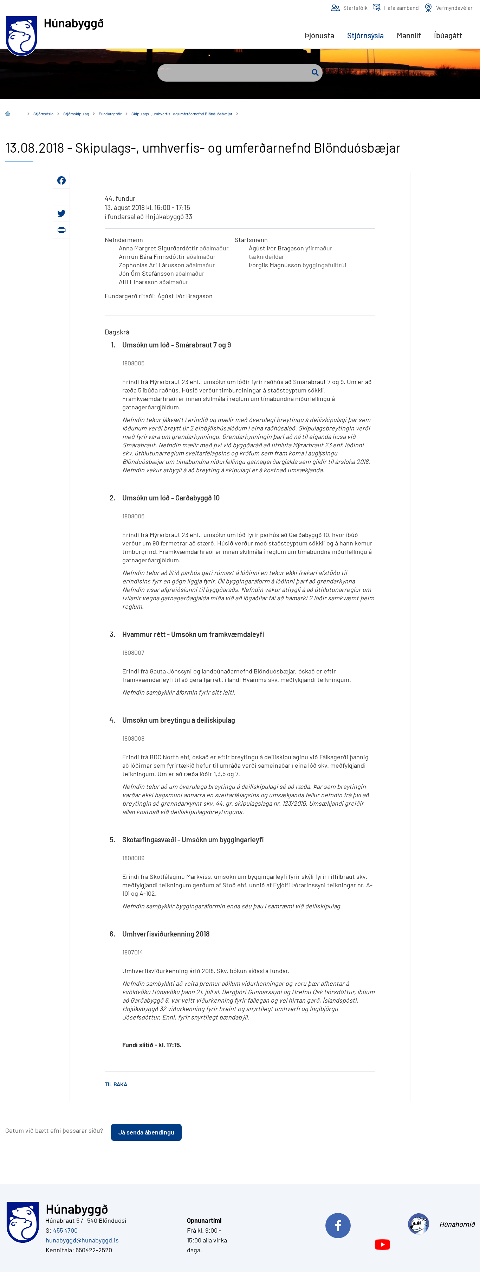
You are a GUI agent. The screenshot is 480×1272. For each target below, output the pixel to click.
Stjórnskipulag (76, 113)
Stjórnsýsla (43, 113)
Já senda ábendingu (146, 1132)
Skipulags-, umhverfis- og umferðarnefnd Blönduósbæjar (181, 113)
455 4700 (65, 1230)
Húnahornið (457, 1224)
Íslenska (12, 114)
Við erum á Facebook (364, 1224)
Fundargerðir (110, 113)
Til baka (116, 1084)
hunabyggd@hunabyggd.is (81, 1240)
